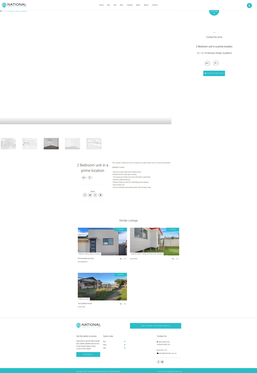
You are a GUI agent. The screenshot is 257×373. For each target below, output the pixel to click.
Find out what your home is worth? (155, 326)
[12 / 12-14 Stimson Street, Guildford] (85, 67)
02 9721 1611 (163, 350)
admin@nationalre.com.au (167, 353)
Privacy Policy (161, 371)
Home (101, 5)
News (138, 5)
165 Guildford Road (85, 303)
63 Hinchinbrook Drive (86, 258)
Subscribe (87, 354)
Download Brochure (214, 73)
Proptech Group (177, 371)
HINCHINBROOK (83, 262)
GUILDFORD (133, 259)
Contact (155, 5)
